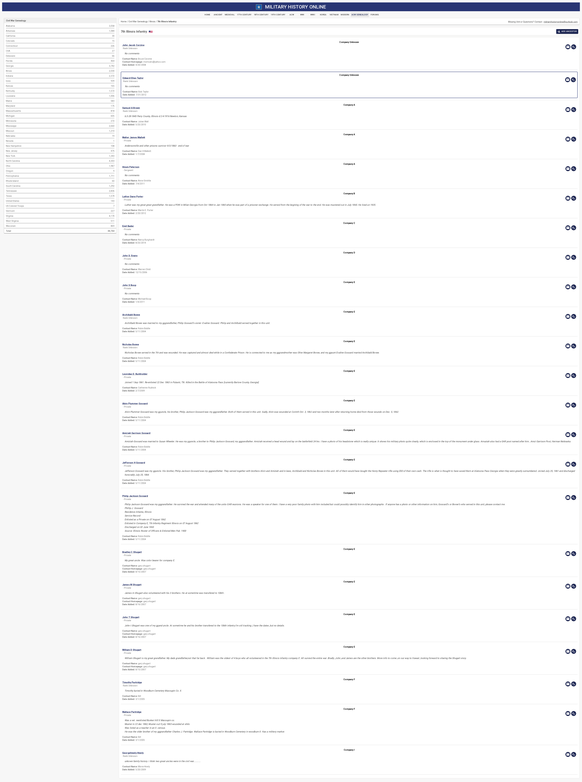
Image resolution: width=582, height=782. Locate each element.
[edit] (573, 46)
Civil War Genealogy (138, 21)
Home (124, 21)
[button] (281, 45)
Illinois (152, 21)
